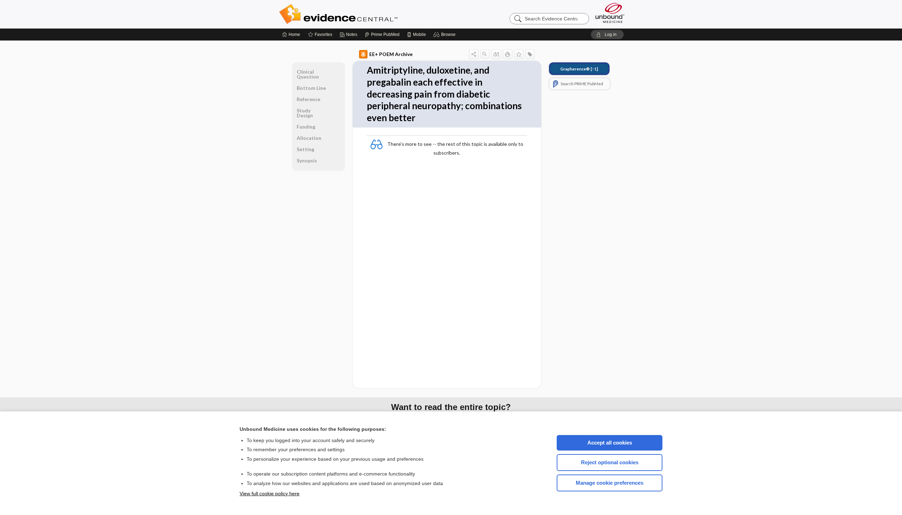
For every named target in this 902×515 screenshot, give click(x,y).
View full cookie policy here (269, 493)
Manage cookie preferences (609, 483)
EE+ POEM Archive (391, 54)
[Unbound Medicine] (609, 13)
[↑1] (579, 69)
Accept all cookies (609, 443)
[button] (445, 35)
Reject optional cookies (609, 462)
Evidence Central (366, 14)
